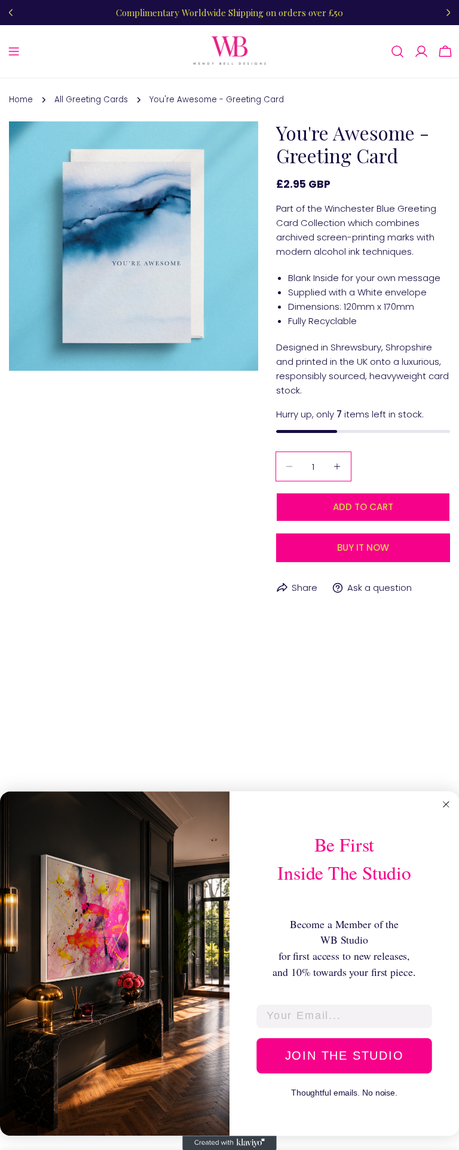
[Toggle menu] (14, 51)
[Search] (397, 51)
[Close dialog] (446, 804)
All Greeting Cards (91, 99)
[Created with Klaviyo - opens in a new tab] (229, 1143)
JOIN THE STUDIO (344, 1055)
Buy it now (363, 547)
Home (21, 99)
